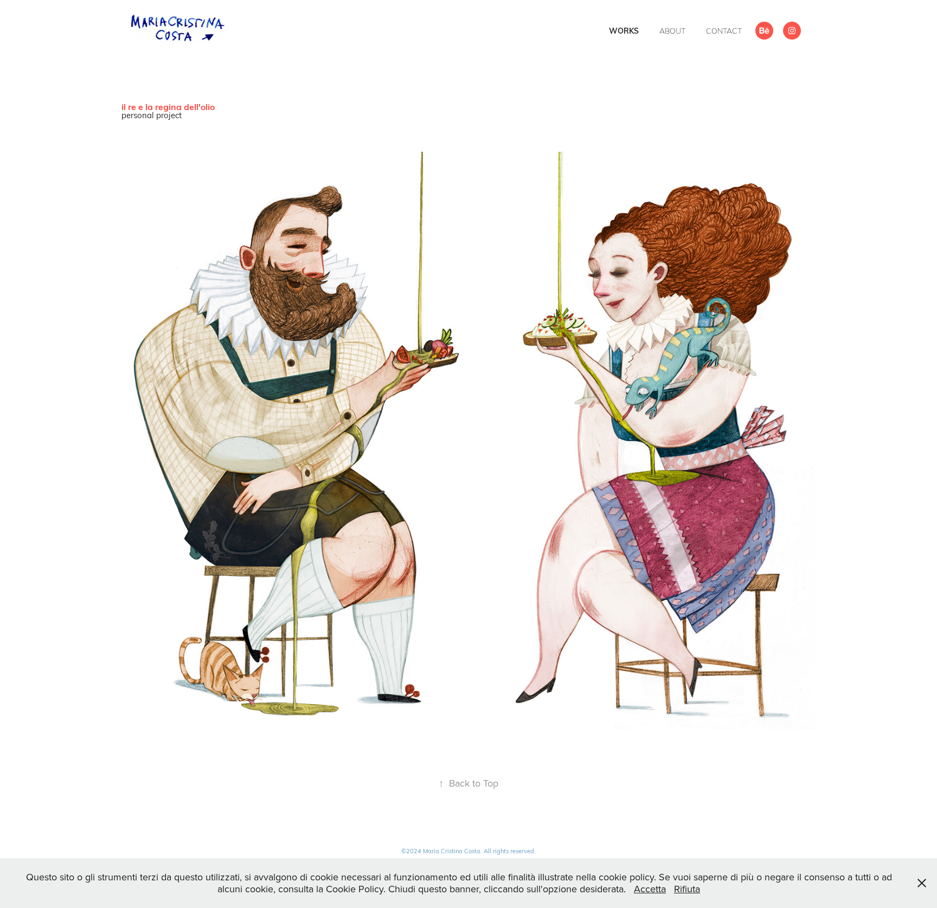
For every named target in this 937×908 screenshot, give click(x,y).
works (624, 30)
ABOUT (672, 30)
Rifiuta (687, 889)
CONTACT (724, 30)
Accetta (650, 889)
